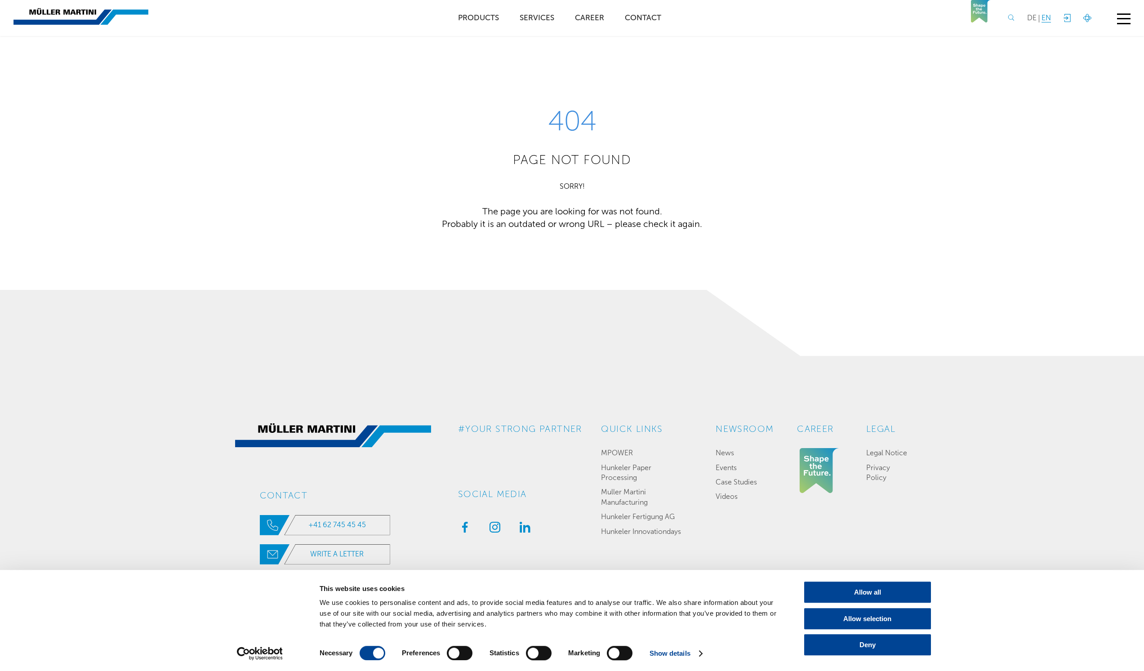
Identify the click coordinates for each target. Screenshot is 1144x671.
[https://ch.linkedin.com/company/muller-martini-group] (522, 529)
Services (537, 17)
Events (726, 467)
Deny (867, 645)
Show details (670, 653)
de (1032, 18)
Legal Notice (886, 453)
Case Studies (736, 482)
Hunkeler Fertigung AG (638, 516)
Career (589, 17)
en (1046, 18)
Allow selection (867, 618)
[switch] (459, 653)
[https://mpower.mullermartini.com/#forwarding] (1066, 17)
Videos (727, 496)
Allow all (867, 592)
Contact (643, 17)
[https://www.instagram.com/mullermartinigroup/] (492, 529)
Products (478, 17)
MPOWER (617, 453)
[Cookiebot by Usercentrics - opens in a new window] (259, 653)
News (725, 453)
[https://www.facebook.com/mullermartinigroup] (462, 529)
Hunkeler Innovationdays (641, 531)
